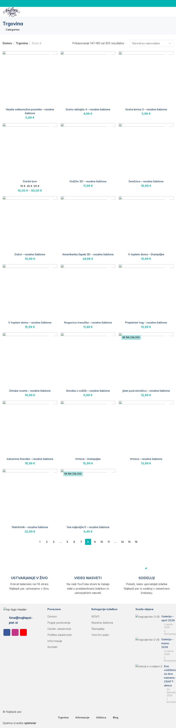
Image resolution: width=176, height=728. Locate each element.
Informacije (54, 641)
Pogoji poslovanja (58, 622)
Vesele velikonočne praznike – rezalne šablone (30, 111)
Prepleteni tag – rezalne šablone (146, 322)
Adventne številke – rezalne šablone (30, 459)
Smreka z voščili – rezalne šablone (88, 390)
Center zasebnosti (59, 629)
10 (101, 541)
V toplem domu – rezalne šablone (29, 322)
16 (136, 541)
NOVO (95, 616)
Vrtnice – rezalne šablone (146, 459)
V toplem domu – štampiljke (146, 254)
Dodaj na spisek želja (51, 57)
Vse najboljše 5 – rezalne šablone (88, 527)
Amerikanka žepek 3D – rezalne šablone (88, 254)
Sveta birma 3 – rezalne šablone (146, 109)
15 (129, 541)
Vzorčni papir (100, 635)
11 (109, 541)
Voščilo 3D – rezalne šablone (87, 181)
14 (122, 541)
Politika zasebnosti (59, 635)
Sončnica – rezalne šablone (146, 181)
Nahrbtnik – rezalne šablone (30, 527)
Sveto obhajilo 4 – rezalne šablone (88, 109)
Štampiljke (97, 629)
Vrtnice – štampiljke (88, 459)
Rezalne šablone (102, 622)
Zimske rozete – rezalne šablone (30, 390)
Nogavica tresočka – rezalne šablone (88, 322)
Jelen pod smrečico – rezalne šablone (146, 390)
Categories (12, 29)
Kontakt (52, 647)
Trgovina (22, 43)
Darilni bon (30, 181)
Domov (7, 43)
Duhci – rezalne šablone (30, 254)
